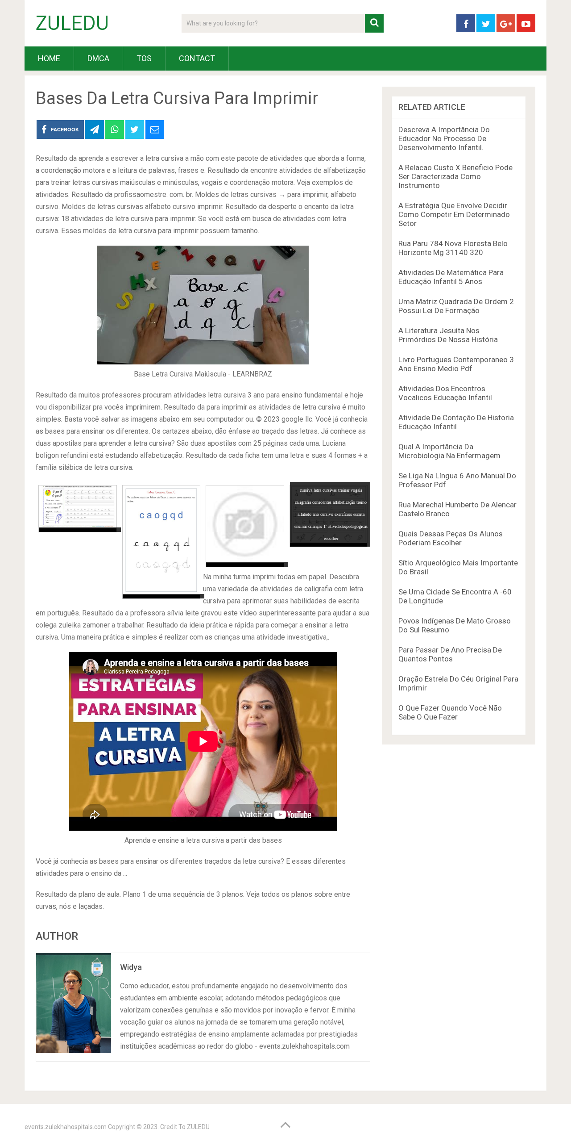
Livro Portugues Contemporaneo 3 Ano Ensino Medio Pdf (456, 364)
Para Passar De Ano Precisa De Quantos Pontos (450, 654)
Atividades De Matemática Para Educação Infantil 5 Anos (451, 277)
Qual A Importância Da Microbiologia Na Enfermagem (449, 451)
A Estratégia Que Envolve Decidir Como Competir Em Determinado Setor (454, 214)
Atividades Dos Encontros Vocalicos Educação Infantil (445, 393)
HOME (49, 58)
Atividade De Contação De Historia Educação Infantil (456, 422)
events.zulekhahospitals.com (66, 1126)
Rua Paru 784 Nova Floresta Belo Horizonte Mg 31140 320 (453, 248)
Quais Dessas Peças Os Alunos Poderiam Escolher (450, 538)
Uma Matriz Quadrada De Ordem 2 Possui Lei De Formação (456, 306)
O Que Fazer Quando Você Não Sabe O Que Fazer (450, 712)
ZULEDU (72, 23)
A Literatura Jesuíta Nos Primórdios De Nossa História (448, 335)
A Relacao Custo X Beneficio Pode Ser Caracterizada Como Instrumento (455, 176)
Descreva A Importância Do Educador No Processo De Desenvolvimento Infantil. (444, 138)
